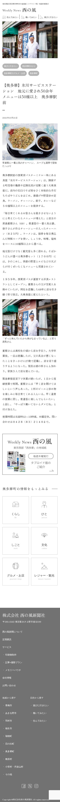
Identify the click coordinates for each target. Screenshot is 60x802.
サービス (6, 647)
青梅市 (8, 705)
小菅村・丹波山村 (14, 766)
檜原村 (8, 759)
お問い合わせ (9, 685)
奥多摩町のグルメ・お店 (14, 73)
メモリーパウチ (13, 670)
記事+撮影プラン (13, 662)
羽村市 (8, 720)
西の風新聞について (12, 631)
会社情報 (6, 677)
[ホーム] (19, 11)
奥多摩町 (34, 73)
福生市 (8, 728)
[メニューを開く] (55, 25)
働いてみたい (31, 17)
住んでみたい (12, 17)
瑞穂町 (8, 736)
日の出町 (9, 743)
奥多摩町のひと (29, 66)
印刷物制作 (10, 654)
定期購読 (6, 639)
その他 (8, 774)
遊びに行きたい (51, 17)
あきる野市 (10, 713)
